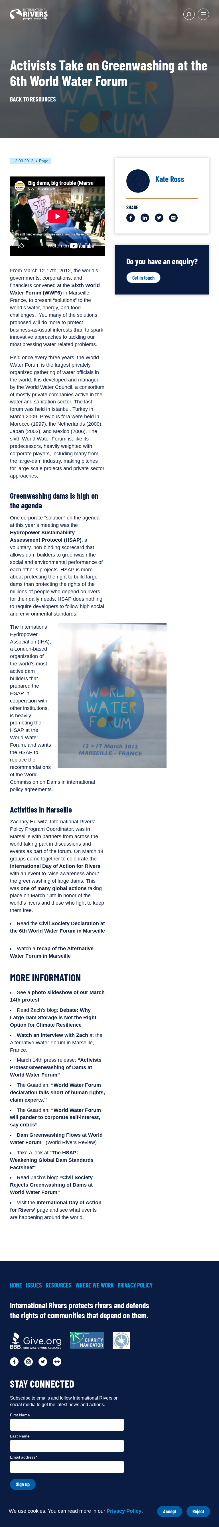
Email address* (23, 1457)
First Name (20, 1415)
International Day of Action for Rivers (55, 866)
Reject (201, 1512)
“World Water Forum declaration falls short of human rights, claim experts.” (57, 1092)
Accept (172, 1512)
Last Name (20, 1436)
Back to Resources (33, 99)
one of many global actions (54, 888)
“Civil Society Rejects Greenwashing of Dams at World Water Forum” (51, 1185)
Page (43, 161)
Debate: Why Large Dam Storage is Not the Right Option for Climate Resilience (53, 1017)
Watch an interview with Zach (52, 1035)
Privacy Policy (124, 1511)
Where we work (94, 1285)
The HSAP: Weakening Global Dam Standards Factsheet (52, 1160)
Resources (59, 1285)
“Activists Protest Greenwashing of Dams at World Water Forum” (56, 1067)
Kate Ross (169, 179)
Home (16, 1285)
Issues (34, 1285)
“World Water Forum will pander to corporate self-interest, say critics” (55, 1117)
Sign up (23, 1484)
